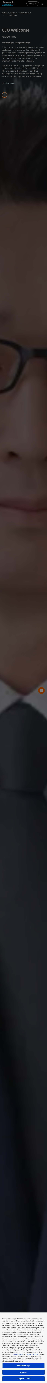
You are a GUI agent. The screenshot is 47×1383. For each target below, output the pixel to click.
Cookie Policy (18, 1354)
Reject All (23, 1372)
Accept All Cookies (23, 1379)
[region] (23, 1347)
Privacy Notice (32, 1354)
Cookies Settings (23, 1366)
